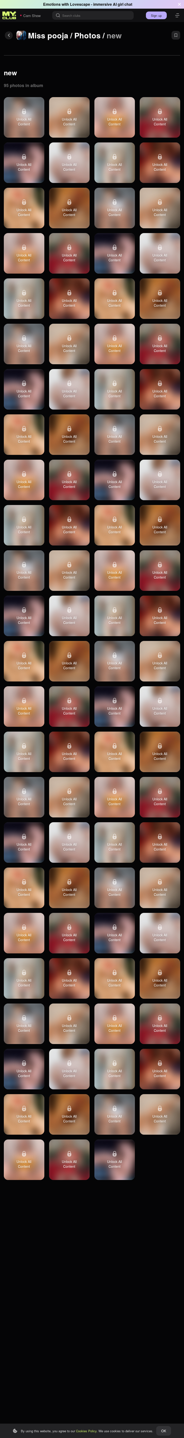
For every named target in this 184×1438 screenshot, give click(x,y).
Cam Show (32, 15)
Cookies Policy (86, 1431)
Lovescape (80, 4)
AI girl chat (122, 4)
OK (163, 1430)
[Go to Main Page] (9, 15)
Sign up (156, 15)
